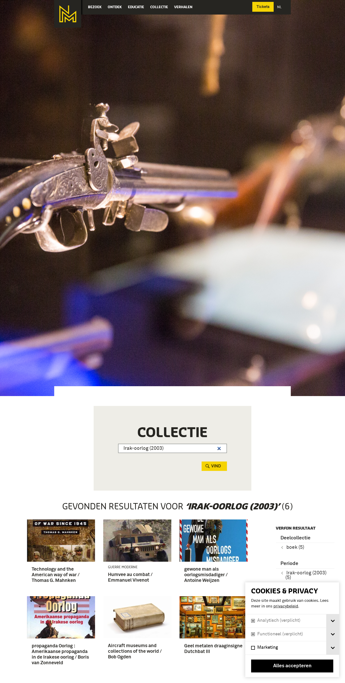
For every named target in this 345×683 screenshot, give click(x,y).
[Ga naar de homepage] (67, 14)
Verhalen (183, 7)
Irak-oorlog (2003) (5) (305, 575)
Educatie (136, 7)
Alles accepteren (292, 666)
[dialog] (292, 629)
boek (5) (295, 547)
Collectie (159, 7)
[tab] (332, 621)
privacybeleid (285, 606)
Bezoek (95, 7)
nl (279, 7)
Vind (216, 466)
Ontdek (115, 7)
